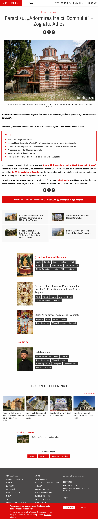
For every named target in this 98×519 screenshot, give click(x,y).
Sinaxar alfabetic (42, 489)
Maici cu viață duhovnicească (47, 483)
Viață (72, 262)
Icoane (46, 265)
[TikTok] (83, 3)
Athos (32, 456)
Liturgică (10, 486)
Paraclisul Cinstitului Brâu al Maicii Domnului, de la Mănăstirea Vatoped (31, 217)
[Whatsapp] (49, 32)
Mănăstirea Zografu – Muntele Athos (45, 437)
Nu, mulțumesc (81, 507)
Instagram (64, 199)
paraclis (43, 456)
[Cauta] (70, 3)
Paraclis (47, 262)
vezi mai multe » (89, 393)
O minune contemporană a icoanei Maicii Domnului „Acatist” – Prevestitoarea (42, 146)
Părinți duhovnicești (43, 479)
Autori (37, 476)
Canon (55, 262)
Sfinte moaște (57, 265)
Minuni (38, 265)
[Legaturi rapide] (95, 3)
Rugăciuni (64, 262)
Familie (9, 483)
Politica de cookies (71, 485)
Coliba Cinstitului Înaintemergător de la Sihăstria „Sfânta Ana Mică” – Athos (29, 234)
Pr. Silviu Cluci (42, 351)
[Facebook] (73, 3)
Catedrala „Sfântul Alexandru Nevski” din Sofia (83, 415)
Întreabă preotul (13, 493)
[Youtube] (76, 3)
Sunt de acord (69, 507)
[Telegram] (92, 3)
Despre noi (67, 482)
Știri (8, 499)
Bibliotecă (10, 489)
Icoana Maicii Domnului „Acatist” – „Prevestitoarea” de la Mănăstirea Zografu (42, 143)
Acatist (38, 262)
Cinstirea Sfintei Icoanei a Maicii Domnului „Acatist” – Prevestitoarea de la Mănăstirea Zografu (57, 289)
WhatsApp (51, 199)
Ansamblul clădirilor (60, 456)
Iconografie (57, 364)
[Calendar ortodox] (61, 3)
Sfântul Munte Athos (43, 269)
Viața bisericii (12, 476)
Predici (55, 269)
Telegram (79, 199)
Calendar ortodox (42, 496)
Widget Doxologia (42, 499)
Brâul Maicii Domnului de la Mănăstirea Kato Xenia (36, 415)
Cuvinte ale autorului (43, 357)
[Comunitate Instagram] (89, 3)
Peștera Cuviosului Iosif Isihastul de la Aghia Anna (78, 231)
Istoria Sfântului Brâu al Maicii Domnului (77, 216)
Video (63, 269)
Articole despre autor (43, 367)
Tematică (38, 486)
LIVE (57, 3)
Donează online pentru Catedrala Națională (77, 490)
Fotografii (72, 269)
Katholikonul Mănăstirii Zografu (21, 153)
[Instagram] (79, 3)
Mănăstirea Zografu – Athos (20, 139)
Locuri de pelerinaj (49, 12)
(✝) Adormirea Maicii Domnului (51, 257)
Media (8, 496)
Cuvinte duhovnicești (15, 479)
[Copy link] (53, 32)
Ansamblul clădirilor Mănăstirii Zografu (25, 149)
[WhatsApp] (86, 3)
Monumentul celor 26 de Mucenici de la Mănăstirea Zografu (34, 156)
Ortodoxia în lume (70, 364)
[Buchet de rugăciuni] (68, 3)
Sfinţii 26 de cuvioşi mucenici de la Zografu (57, 314)
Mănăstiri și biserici (43, 364)
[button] (28, 3)
